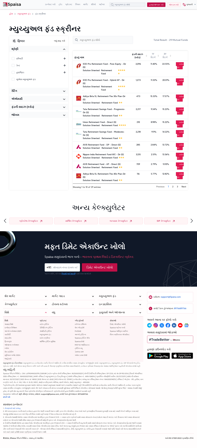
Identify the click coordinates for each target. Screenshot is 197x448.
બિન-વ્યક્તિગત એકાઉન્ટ (119, 334)
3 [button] (177, 186)
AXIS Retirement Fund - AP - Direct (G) (102, 164)
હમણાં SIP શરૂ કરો (156, 5)
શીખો (93, 4)
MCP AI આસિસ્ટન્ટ (82, 345)
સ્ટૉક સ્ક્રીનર (45, 338)
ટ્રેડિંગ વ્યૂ (78, 348)
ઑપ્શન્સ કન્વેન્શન (12, 345)
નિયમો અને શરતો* (69, 273)
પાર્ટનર (102, 4)
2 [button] (172, 186)
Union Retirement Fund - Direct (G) (99, 122)
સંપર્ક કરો (6, 397)
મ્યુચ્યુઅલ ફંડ (24, 13)
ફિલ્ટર (21, 41)
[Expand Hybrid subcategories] (65, 72)
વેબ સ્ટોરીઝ (9, 352)
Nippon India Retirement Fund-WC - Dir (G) (103, 154)
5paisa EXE (79, 341)
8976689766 (180, 308)
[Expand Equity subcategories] (65, 58)
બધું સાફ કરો (59, 40)
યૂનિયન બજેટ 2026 (12, 355)
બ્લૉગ (7, 348)
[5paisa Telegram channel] (149, 325)
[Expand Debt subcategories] (65, 65)
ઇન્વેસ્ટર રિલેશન (11, 327)
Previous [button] (160, 186)
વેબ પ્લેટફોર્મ (79, 327)
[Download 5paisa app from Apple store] (182, 357)
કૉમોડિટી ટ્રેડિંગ (46, 331)
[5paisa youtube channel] (180, 325)
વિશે (6, 320)
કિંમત (77, 4)
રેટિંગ (14, 91)
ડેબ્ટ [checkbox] (18, 65)
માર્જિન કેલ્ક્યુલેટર (73, 221)
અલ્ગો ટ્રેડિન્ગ (80, 334)
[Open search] (112, 5)
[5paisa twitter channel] (161, 325)
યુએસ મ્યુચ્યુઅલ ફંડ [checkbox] (26, 79)
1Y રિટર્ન (153, 55)
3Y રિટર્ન (165, 55)
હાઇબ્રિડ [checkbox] (20, 72)
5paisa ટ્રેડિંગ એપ (82, 338)
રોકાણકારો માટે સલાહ (13, 408)
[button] (188, 4)
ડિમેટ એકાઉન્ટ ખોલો (99, 267)
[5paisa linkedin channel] (174, 325)
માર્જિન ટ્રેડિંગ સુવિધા (47, 341)
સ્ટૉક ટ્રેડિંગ (44, 324)
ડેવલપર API (79, 352)
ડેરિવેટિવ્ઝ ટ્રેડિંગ (46, 327)
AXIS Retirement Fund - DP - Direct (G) (102, 144)
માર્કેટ (85, 4)
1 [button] (168, 186)
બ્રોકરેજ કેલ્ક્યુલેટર (28, 221)
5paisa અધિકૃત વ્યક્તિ (119, 331)
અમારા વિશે (9, 324)
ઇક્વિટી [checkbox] (19, 58)
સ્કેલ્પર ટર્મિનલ (80, 324)
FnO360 (78, 331)
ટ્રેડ (60, 4)
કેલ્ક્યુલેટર (11, 304)
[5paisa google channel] (186, 325)
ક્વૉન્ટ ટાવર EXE (81, 355)
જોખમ (15, 115)
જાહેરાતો (8, 358)
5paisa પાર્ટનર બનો (117, 327)
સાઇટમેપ (8, 338)
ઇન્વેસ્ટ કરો (50, 4)
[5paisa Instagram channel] (155, 325)
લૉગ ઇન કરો (174, 5)
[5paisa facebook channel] (168, 325)
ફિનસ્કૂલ (8, 341)
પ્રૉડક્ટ (68, 4)
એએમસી (17, 99)
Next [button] (183, 186)
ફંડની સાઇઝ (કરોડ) (23, 107)
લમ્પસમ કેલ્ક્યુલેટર (119, 221)
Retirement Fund (110, 102)
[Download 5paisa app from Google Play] (158, 357)
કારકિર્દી (7, 334)
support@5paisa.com (171, 296)
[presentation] (5, 221)
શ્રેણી (15, 49)
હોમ (11, 13)
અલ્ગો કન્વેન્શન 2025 (13, 331)
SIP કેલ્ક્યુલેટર (164, 221)
